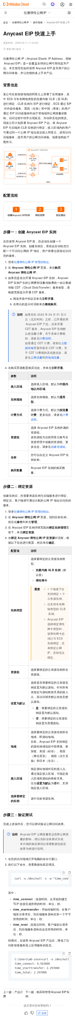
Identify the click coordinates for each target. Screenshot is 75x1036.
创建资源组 (58, 447)
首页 (5, 22)
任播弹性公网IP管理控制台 (31, 262)
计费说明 (45, 338)
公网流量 (36, 357)
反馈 (44, 1013)
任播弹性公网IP (20, 22)
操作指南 (38, 22)
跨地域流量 (52, 357)
